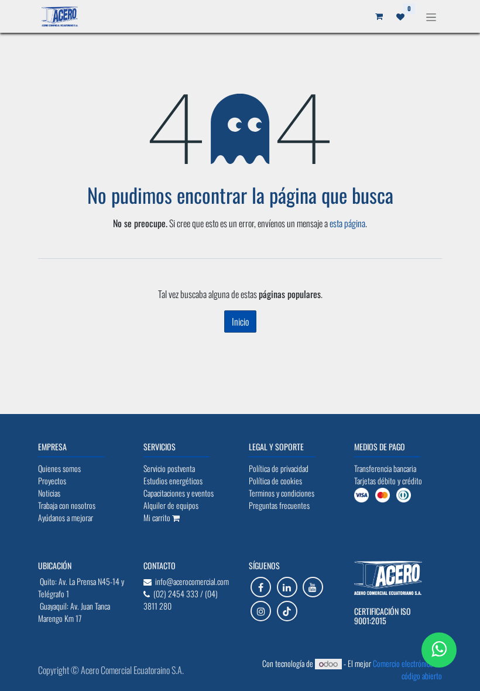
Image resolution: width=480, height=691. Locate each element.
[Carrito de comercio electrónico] (378, 16)
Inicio (240, 321)
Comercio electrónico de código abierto (407, 669)
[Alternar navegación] (431, 16)
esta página (347, 223)
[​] (261, 587)
